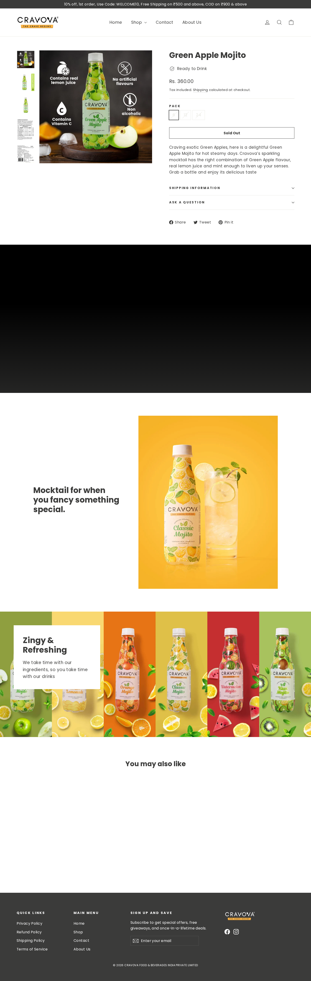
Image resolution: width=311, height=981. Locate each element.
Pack (175, 106)
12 (185, 115)
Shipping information (194, 188)
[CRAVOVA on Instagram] (236, 932)
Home (116, 22)
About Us (191, 22)
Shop (137, 22)
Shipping (200, 90)
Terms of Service (32, 949)
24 (198, 115)
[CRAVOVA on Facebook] (227, 932)
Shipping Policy (31, 940)
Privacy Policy (29, 923)
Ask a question (187, 202)
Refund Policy (29, 932)
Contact (164, 22)
